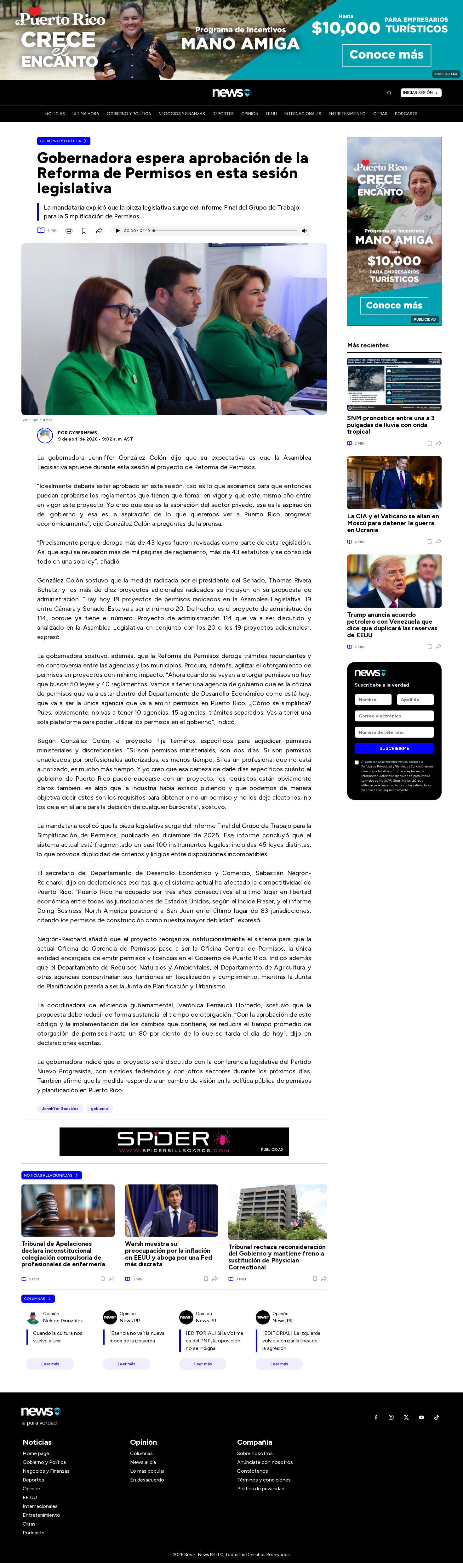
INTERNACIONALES (302, 113)
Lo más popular (147, 1471)
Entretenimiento (41, 1515)
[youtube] (421, 1417)
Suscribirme (394, 748)
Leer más (50, 1364)
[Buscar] (389, 92)
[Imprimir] (69, 230)
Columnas (34, 1298)
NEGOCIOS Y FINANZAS (182, 113)
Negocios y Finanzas (46, 1471)
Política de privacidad (260, 1489)
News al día (143, 1462)
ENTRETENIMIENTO (347, 113)
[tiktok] (437, 1417)
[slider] (153, 230)
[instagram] (391, 1417)
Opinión (31, 1489)
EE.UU (271, 113)
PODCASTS (406, 113)
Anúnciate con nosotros (265, 1462)
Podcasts (33, 1533)
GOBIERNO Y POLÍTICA (129, 113)
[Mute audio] (304, 230)
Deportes (33, 1480)
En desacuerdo (147, 1480)
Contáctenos (252, 1471)
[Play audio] (117, 230)
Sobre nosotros (255, 1453)
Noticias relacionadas (48, 1175)
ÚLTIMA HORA (85, 113)
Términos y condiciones (264, 1480)
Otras (29, 1524)
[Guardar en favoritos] (84, 230)
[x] (406, 1417)
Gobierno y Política (60, 141)
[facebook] (376, 1417)
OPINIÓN (249, 113)
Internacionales (40, 1506)
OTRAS (380, 113)
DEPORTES (223, 113)
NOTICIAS (55, 113)
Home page (36, 1453)
